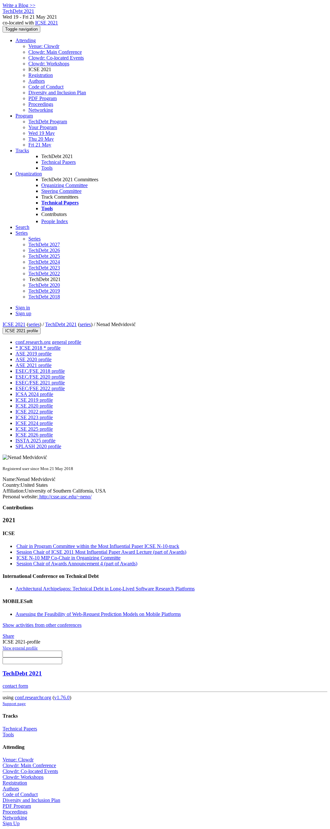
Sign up (23, 313)
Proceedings (40, 104)
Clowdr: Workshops (48, 63)
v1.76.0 (62, 697)
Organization (28, 173)
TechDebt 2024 (44, 262)
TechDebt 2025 (44, 256)
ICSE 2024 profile (34, 423)
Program (24, 115)
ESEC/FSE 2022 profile (40, 388)
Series (34, 238)
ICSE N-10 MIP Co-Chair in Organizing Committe (68, 558)
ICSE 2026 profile (34, 435)
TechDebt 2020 (44, 285)
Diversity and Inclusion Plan (57, 92)
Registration (40, 75)
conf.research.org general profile (48, 342)
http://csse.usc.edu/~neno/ (65, 496)
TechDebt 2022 (44, 273)
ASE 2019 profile (33, 353)
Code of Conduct (45, 86)
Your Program (42, 127)
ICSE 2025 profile (34, 429)
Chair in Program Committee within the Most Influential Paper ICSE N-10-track (97, 546)
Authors (36, 81)
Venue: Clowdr (43, 46)
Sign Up (11, 823)
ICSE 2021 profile (21, 330)
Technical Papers (58, 162)
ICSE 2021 (46, 22)
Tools (47, 168)
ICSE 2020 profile (34, 406)
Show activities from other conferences (42, 625)
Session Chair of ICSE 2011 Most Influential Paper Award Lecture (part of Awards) (101, 552)
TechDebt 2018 (44, 296)
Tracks (22, 150)
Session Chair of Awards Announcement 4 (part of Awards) (76, 563)
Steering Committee (61, 191)
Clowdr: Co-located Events (56, 58)
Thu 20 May (41, 139)
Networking (40, 110)
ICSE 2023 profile (34, 417)
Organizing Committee (64, 185)
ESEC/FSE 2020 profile (40, 377)
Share (8, 636)
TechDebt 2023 (44, 267)
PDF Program (42, 98)
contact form (15, 686)
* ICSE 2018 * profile (38, 348)
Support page (14, 703)
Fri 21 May (39, 144)
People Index (54, 221)
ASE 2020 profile (33, 359)
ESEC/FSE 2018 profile (40, 371)
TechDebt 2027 (44, 244)
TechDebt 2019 (44, 291)
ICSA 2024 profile (34, 394)
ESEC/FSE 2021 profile (40, 382)
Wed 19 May (41, 133)
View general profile (20, 647)
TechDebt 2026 (44, 250)
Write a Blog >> (19, 5)
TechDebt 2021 (61, 324)
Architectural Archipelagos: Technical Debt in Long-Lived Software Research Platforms (105, 588)
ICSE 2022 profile (34, 411)
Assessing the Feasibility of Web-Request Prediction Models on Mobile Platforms (98, 614)
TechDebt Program (47, 121)
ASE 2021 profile (33, 365)
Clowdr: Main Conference (55, 52)
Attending (25, 40)
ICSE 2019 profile (34, 400)
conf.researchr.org (33, 697)
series (34, 324)
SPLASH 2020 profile (38, 446)
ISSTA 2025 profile (35, 440)
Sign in (22, 307)
